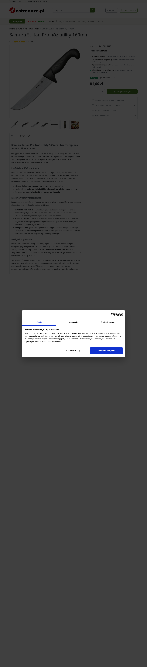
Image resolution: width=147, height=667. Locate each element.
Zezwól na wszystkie (106, 351)
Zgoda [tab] (39, 322)
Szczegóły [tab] (73, 322)
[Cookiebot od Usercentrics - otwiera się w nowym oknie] (113, 314)
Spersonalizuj (71, 351)
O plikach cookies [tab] (108, 322)
